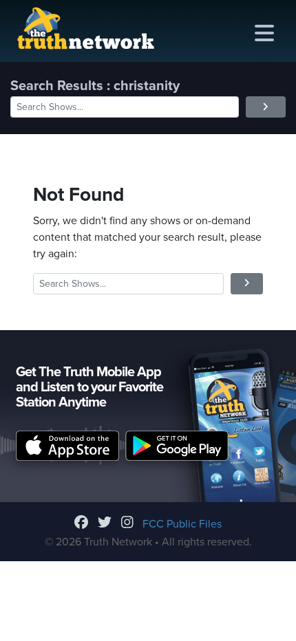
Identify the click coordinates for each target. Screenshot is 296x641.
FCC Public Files (182, 524)
